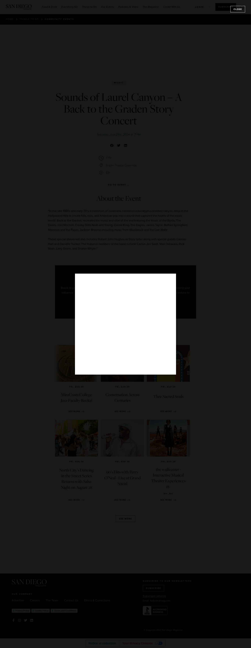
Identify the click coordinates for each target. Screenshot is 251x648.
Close (238, 9)
